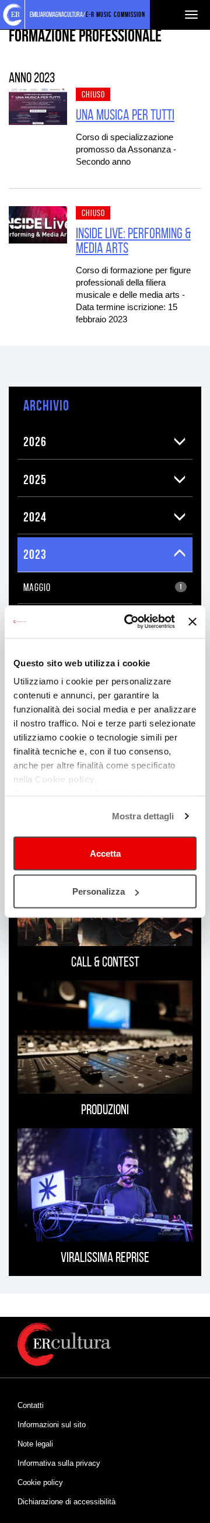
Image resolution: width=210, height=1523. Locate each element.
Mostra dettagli (143, 816)
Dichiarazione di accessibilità (67, 1501)
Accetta (105, 853)
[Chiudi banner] (192, 621)
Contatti (31, 1405)
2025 (35, 479)
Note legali (35, 1443)
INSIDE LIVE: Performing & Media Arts (133, 240)
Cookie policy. (65, 779)
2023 (35, 554)
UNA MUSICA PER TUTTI (125, 115)
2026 (35, 441)
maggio (103, 587)
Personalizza (98, 891)
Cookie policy (40, 1482)
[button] (179, 441)
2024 (35, 517)
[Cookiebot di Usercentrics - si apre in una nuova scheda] (130, 622)
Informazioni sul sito (52, 1424)
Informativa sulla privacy (59, 1463)
